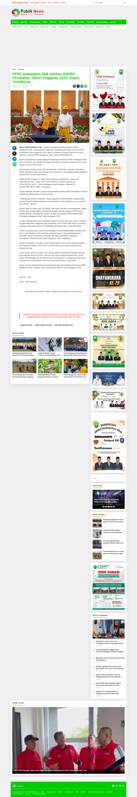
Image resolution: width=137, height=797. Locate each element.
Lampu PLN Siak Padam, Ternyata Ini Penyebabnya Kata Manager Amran (49, 354)
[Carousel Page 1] (103, 506)
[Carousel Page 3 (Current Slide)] (109, 506)
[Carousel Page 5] (114, 506)
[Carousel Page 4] (111, 506)
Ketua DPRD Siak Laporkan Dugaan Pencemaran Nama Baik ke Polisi (108, 684)
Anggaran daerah (26, 325)
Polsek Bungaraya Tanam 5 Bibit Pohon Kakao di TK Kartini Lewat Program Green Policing (75, 376)
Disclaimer (109, 792)
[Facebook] (113, 785)
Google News (76, 292)
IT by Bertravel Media (39, 794)
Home (42, 792)
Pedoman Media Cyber (95, 792)
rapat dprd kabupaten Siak (64, 325)
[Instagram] (120, 785)
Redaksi (60, 792)
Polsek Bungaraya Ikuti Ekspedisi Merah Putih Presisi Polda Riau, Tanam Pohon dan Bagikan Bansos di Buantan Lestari (75, 354)
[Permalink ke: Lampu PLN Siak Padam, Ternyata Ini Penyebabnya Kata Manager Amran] (50, 344)
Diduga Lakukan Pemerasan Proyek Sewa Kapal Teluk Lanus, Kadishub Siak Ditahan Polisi (110, 668)
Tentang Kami (51, 792)
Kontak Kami (69, 792)
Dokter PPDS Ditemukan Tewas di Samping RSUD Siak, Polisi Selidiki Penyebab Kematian (108, 676)
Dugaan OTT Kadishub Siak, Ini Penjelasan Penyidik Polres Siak (107, 692)
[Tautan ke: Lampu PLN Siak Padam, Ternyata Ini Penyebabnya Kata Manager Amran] (97, 533)
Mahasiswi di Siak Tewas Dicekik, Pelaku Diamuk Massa (110, 659)
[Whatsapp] (85, 86)
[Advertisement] (68, 48)
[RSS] (123, 785)
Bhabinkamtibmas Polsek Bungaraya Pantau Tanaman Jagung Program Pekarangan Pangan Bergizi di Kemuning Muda (48, 376)
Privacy (27, 794)
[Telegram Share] (81, 86)
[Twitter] (116, 785)
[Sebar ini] (74, 86)
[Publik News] (27, 12)
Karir (76, 792)
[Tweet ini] (78, 86)
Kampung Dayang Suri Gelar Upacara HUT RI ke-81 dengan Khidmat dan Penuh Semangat (23, 354)
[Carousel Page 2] (106, 506)
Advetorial (15, 87)
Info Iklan (83, 792)
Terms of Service (17, 794)
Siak (20, 87)
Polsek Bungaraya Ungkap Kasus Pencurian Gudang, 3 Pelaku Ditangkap (110, 651)
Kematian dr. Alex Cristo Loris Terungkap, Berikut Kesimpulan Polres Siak (109, 642)
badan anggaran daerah (43, 325)
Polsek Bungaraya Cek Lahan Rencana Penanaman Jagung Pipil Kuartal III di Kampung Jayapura (22, 376)
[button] (124, 2)
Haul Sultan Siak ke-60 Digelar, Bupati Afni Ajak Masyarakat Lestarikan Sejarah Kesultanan (107, 501)
